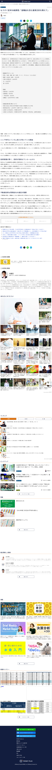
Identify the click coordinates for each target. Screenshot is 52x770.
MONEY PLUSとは (20, 739)
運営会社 (18, 741)
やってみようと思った (9, 221)
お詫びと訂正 (19, 755)
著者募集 (18, 751)
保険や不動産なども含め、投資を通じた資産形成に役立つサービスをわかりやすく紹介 (22, 238)
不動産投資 (3, 18)
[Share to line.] (28, 21)
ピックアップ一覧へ (26, 494)
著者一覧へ (26, 576)
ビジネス (7, 4)
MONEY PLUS (3, 4)
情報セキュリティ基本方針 (21, 743)
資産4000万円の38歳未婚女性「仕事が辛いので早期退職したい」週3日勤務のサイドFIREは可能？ (25, 231)
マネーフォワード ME (20, 757)
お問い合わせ (19, 749)
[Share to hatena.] (31, 21)
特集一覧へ (26, 529)
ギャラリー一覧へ (26, 717)
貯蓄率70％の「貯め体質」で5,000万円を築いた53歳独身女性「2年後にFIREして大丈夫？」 (24, 229)
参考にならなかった (42, 221)
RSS (17, 753)
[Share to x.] (24, 21)
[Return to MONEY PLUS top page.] (26, 1)
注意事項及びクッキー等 (21, 747)
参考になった (26, 221)
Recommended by (46, 392)
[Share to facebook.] (21, 21)
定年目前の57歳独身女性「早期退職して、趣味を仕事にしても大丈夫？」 (19, 236)
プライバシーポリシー (20, 745)
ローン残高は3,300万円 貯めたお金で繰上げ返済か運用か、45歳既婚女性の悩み (21, 233)
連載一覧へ (26, 663)
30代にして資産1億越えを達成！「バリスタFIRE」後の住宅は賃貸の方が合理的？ (21, 234)
